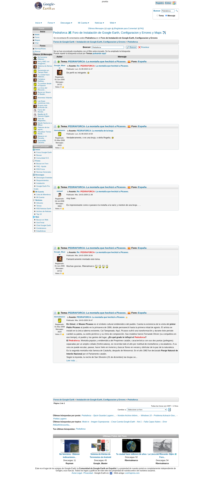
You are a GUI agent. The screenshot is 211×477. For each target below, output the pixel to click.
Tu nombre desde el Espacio (44, 84)
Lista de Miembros (43, 194)
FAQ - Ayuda (41, 166)
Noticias (98, 23)
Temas (39, 206)
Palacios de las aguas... (43, 128)
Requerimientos (42, 180)
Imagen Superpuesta (100, 422)
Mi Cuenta (82, 23)
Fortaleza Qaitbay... (41, 80)
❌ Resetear (143, 47)
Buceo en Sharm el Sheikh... (44, 93)
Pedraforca (86, 415)
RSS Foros (40, 169)
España (142, 61)
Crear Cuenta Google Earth (123, 422)
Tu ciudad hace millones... (44, 76)
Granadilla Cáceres (42, 141)
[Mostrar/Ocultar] (51, 28)
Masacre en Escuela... (42, 137)
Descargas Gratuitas (44, 178)
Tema (161, 16)
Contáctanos (41, 228)
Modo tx (85, 422)
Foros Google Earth (44, 152)
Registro (160, 3)
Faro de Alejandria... (42, 120)
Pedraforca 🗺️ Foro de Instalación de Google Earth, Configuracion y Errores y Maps (107, 32)
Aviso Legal (77, 473)
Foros (50, 23)
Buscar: (87, 47)
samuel (60, 191)
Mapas (37, 40)
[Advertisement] (116, 106)
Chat (36, 43)
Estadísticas (41, 231)
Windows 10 (146, 415)
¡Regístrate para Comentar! (125, 28)
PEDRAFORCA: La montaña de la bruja (95, 131)
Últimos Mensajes (96, 28)
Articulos (39, 203)
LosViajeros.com (132, 473)
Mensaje (171, 16)
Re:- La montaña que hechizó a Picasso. (103, 66)
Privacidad (88, 473)
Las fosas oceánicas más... (44, 102)
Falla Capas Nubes (152, 422)
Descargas (65, 23)
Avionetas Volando (45, 98)
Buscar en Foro (42, 164)
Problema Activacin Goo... (165, 415)
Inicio (37, 23)
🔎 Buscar (131, 47)
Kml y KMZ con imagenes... (43, 62)
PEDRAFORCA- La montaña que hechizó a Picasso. (97, 61)
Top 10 (39, 214)
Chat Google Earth (43, 225)
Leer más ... (71, 360)
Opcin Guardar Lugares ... (104, 415)
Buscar (156, 11)
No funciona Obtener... (42, 58)
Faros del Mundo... (41, 111)
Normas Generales (43, 172)
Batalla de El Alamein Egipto (43, 115)
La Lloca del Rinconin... (42, 89)
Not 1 (139, 422)
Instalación (40, 183)
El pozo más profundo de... (43, 106)
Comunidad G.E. (42, 158)
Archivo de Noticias (43, 211)
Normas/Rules (40, 49)
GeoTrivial (40, 223)
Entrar (168, 3)
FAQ (142, 28)
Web (112, 23)
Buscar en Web (42, 220)
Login (108, 28)
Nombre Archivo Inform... (128, 415)
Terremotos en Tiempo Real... (43, 71)
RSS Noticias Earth (43, 208)
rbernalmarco (59, 130)
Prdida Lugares (60, 419)
